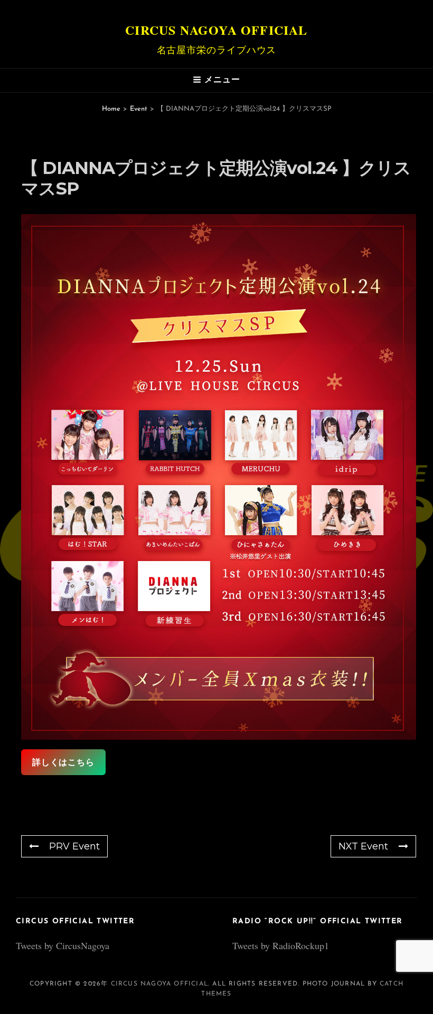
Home (111, 108)
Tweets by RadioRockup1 (280, 945)
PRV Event (74, 846)
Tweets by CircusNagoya (62, 945)
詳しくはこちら (63, 762)
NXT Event (363, 846)
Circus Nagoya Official (216, 30)
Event (138, 108)
